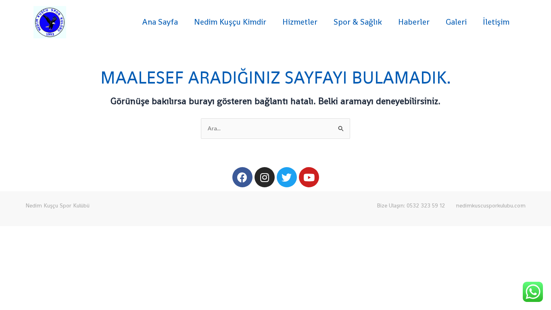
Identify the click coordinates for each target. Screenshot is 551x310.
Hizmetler (299, 22)
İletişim (496, 22)
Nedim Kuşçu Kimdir (230, 22)
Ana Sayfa (160, 22)
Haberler (414, 22)
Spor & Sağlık (358, 22)
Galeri (456, 22)
